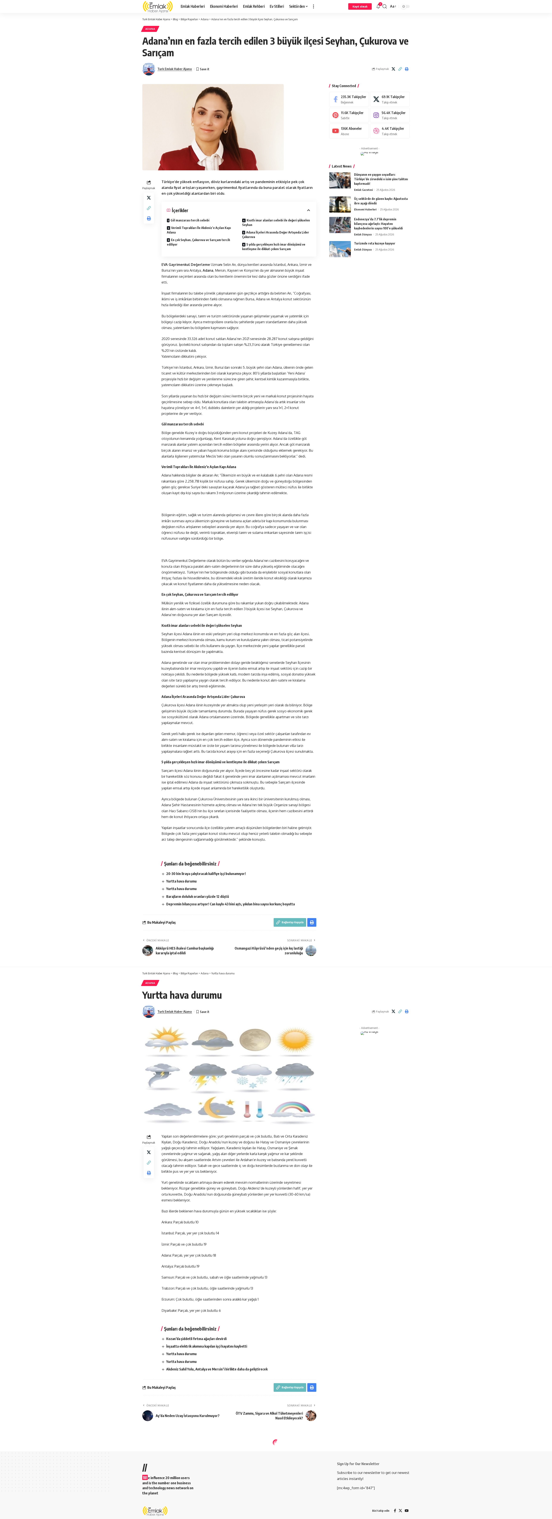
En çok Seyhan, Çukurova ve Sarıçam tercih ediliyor (198, 242)
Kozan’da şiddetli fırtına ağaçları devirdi (196, 1339)
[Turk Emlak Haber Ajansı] (158, 6)
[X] (390, 99)
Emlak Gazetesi (363, 189)
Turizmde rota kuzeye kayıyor (374, 243)
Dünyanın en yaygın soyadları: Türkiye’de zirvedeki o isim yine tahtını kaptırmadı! (381, 179)
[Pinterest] (349, 115)
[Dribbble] (390, 131)
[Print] (407, 69)
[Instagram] (390, 115)
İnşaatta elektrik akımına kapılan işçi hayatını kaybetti (206, 1346)
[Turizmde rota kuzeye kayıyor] (340, 249)
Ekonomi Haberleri (365, 209)
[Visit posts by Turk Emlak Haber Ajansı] (148, 69)
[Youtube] (349, 131)
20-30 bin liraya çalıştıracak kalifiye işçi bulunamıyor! (206, 874)
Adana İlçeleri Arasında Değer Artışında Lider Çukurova (275, 234)
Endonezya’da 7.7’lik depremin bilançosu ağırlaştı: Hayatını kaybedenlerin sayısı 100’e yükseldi (378, 223)
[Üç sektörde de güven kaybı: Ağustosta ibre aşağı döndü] (340, 204)
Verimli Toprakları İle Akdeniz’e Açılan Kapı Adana (199, 230)
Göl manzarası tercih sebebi (190, 220)
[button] (313, 6)
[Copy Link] (400, 69)
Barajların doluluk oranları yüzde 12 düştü (197, 896)
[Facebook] (349, 99)
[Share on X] (393, 69)
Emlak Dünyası (363, 234)
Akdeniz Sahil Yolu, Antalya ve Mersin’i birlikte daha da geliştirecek (217, 1369)
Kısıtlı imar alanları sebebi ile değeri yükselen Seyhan (276, 222)
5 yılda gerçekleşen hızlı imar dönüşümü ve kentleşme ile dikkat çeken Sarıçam (273, 247)
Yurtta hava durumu (181, 881)
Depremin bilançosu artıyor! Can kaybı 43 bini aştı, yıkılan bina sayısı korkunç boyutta (230, 904)
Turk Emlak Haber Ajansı (174, 69)
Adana (150, 28)
